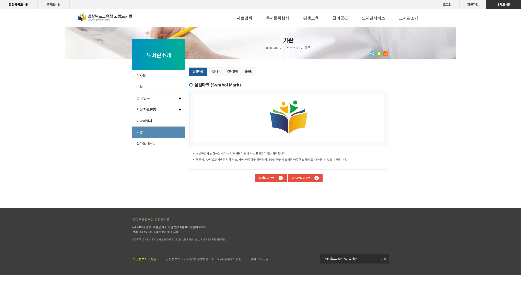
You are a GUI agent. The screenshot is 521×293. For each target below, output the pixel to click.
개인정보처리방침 (144, 259)
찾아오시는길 (259, 259)
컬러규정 (232, 71)
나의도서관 (504, 5)
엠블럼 (249, 71)
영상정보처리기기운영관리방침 (186, 259)
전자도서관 (53, 5)
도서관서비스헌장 (229, 259)
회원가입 (473, 5)
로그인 (447, 5)
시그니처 (215, 71)
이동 (383, 259)
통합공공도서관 (19, 5)
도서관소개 (291, 47)
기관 (307, 48)
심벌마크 (198, 71)
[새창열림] (379, 55)
